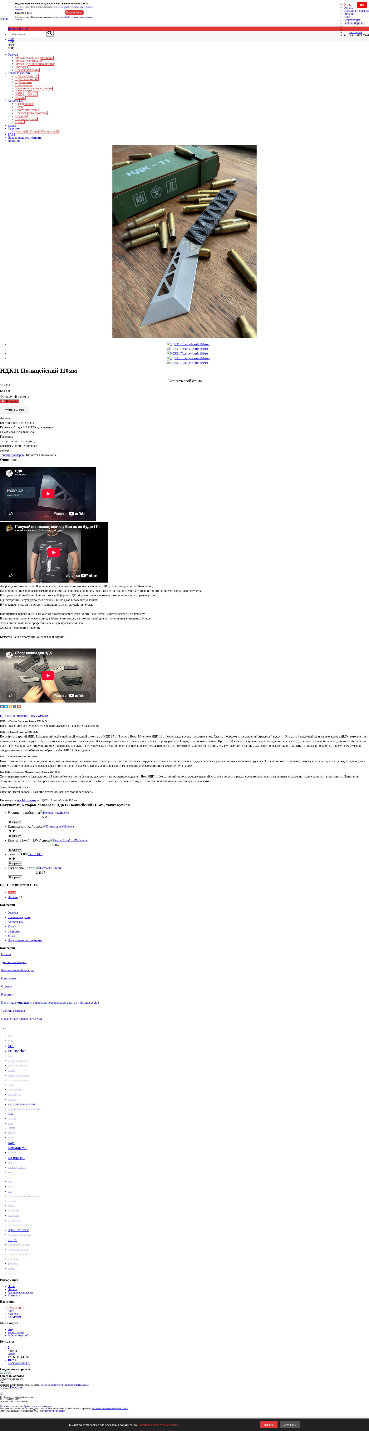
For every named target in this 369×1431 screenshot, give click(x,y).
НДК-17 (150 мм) (26, 91)
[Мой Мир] (14, 706)
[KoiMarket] (4, 18)
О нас (347, 4)
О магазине (8, 978)
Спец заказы (23, 85)
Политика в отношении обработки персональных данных (27, 1406)
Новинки (14, 140)
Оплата (348, 7)
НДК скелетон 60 (26, 79)
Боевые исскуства (17, 1065)
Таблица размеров (12, 455)
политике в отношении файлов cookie (110, 1408)
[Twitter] (6, 706)
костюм (12, 1152)
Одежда (13, 54)
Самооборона (24, 103)
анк (10, 1113)
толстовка (13, 1258)
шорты (11, 1273)
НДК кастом (23, 82)
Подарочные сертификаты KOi (21, 1018)
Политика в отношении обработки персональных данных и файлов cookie (50, 1002)
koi (11, 1045)
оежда (11, 1205)
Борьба (11, 1070)
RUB (11, 39)
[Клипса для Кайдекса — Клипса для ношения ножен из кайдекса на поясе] (58, 826)
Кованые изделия (19, 73)
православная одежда (19, 1234)
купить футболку (17, 1167)
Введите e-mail (23, 12)
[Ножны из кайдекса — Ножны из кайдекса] (54, 812)
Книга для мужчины (18, 1075)
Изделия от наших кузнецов (33, 88)
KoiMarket (14, 1317)
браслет (12, 1118)
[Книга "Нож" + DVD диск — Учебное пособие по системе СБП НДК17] (69, 840)
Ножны (20, 97)
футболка (13, 1263)
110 (10, 1036)
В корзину (11, 401)
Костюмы (21, 66)
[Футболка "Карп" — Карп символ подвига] (49, 868)
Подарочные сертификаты (25, 137)
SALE (12, 134)
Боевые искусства (17, 1061)
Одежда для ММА (27, 70)
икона (11, 1128)
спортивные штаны (18, 1249)
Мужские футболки (28, 60)
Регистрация (352, 20)
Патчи (19, 106)
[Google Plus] (19, 706)
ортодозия (13, 1215)
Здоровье (14, 128)
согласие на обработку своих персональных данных (54, 8)
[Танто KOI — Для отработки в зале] (33, 854)
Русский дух (14, 1094)
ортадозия (13, 1210)
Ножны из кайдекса (24, 812)
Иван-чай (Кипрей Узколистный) (37, 131)
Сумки (19, 122)
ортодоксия (14, 1220)
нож (10, 1191)
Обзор (12, 892)
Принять (269, 1424)
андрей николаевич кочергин (24, 1109)
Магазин (15, 1307)
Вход (347, 16)
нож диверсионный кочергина (24, 1196)
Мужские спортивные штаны (34, 63)
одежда (12, 1201)
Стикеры (21, 116)
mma (10, 1056)
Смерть (12, 1099)
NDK (10, 1040)
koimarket (17, 1050)
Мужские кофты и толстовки (34, 57)
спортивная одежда (19, 1244)
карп (10, 1137)
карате (11, 1132)
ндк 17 (11, 1181)
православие (18, 1230)
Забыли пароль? (354, 23)
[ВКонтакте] (2, 706)
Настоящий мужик (18, 1080)
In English (355, 32)
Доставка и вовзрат (356, 10)
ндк (10, 1176)
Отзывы (349, 13)
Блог (11, 1310)
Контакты (14, 1295)
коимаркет (17, 1147)
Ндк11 (11, 1084)
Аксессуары (15, 100)
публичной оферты (55, 1410)
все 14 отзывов (26, 800)
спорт (12, 1239)
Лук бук (13, 1313)
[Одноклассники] (10, 706)
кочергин (16, 1157)
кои (11, 1142)
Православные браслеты (31, 113)
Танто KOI (16, 854)
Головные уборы (26, 119)
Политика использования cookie (158, 1424)
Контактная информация (17, 970)
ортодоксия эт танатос (20, 1225)
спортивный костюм (19, 1254)
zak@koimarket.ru (19, 1363)
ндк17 (11, 1186)
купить (12, 1162)
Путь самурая (15, 1089)
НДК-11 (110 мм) (26, 94)
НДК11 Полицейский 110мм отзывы (24, 716)
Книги (12, 125)
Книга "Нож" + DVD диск (29, 840)
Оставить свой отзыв (185, 381)
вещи (10, 1123)
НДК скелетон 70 (26, 76)
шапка (11, 1268)
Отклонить (290, 1424)
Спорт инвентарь (26, 110)
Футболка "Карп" (22, 868)
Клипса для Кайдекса (25, 826)
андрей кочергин (21, 1104)
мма (10, 1172)
